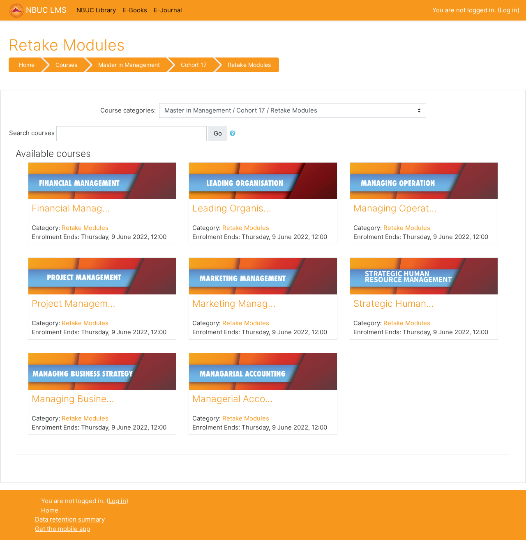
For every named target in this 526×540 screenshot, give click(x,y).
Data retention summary (70, 519)
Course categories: (128, 110)
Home (27, 64)
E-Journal (168, 10)
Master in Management (129, 64)
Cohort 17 (194, 64)
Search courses (32, 133)
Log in (508, 10)
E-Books (134, 10)
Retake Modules (249, 64)
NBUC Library (96, 10)
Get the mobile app (62, 529)
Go (218, 133)
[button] (234, 134)
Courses (66, 64)
